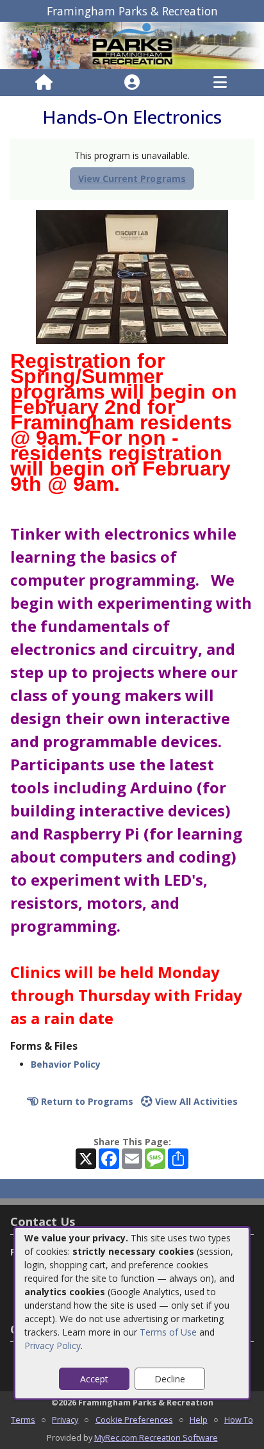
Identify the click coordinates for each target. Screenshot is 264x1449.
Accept (94, 1379)
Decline (169, 1379)
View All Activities (195, 1101)
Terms (23, 1419)
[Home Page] (44, 82)
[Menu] (220, 82)
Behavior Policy (66, 1064)
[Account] (132, 82)
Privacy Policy (52, 1345)
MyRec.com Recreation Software (156, 1437)
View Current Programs (132, 178)
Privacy (65, 1419)
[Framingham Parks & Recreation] (132, 44)
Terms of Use (168, 1332)
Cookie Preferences (134, 1419)
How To (238, 1419)
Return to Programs (85, 1101)
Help (199, 1419)
